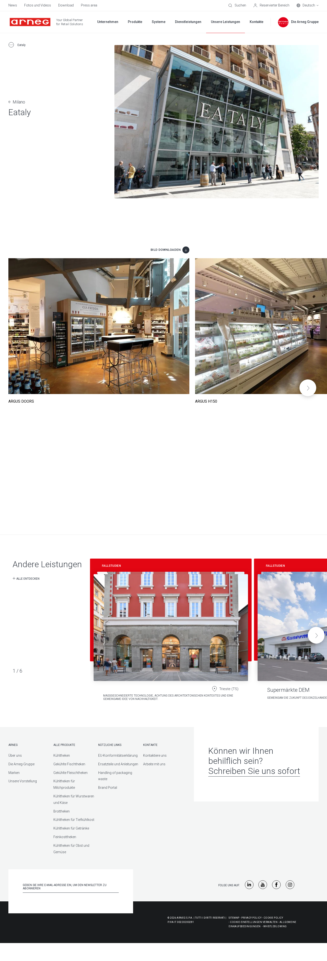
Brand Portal (107, 787)
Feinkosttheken (64, 837)
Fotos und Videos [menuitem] (37, 5)
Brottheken (61, 811)
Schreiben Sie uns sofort (254, 771)
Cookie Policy (273, 917)
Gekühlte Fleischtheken (70, 773)
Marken (14, 773)
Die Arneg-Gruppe (21, 764)
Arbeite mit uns (154, 764)
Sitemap (234, 917)
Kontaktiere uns (155, 755)
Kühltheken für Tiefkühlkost (73, 820)
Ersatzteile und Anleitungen (118, 764)
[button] (307, 387)
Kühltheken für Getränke (71, 828)
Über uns (15, 755)
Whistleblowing (275, 926)
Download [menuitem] (66, 5)
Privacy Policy (251, 917)
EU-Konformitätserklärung (118, 755)
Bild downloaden (165, 250)
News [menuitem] (12, 5)
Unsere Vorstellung (22, 781)
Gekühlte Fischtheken (69, 764)
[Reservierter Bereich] (271, 5)
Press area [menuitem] (89, 5)
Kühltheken (61, 755)
